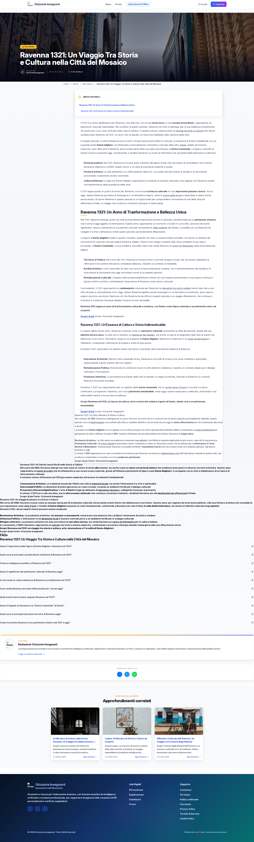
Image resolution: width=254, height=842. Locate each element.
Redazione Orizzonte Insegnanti (37, 644)
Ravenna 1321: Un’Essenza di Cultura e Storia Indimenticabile (107, 111)
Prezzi (118, 4)
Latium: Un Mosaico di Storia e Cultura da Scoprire (126, 740)
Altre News (28, 47)
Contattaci (185, 790)
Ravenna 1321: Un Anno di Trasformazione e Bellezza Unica (107, 105)
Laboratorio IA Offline (138, 4)
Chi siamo (185, 794)
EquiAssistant (136, 794)
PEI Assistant (136, 790)
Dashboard (135, 799)
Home (66, 84)
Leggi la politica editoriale (30, 654)
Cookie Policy (187, 818)
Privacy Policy (187, 809)
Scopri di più (88, 316)
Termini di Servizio (189, 813)
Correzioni (185, 804)
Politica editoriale (189, 799)
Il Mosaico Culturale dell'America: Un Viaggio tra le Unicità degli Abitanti (175, 740)
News (108, 4)
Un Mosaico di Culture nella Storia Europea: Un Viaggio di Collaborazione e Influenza (73, 741)
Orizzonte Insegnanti (35, 73)
